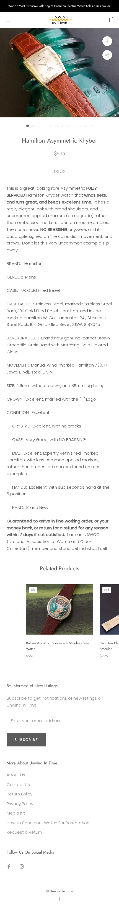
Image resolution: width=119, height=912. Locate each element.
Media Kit (16, 813)
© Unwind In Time (59, 891)
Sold (59, 171)
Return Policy (19, 794)
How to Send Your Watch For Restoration (48, 823)
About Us (16, 775)
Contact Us (18, 784)
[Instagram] (22, 866)
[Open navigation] (8, 19)
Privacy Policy (20, 804)
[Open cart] (111, 19)
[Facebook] (9, 866)
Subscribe (26, 739)
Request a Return (24, 832)
